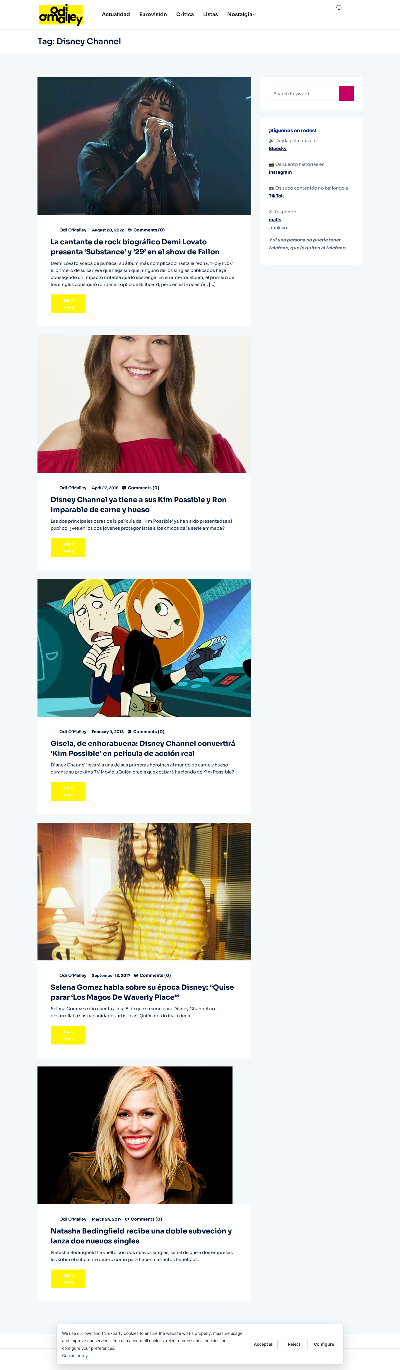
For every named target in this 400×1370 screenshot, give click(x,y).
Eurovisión (153, 14)
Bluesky (278, 148)
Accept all (263, 1344)
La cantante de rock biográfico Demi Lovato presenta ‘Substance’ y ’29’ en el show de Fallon (135, 247)
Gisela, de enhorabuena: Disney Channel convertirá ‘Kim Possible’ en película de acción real (143, 748)
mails (275, 219)
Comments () (149, 230)
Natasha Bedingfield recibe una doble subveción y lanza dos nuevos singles (141, 1236)
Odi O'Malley (72, 230)
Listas (210, 14)
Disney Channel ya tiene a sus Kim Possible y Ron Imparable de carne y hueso (139, 504)
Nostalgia (239, 14)
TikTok (276, 196)
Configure (324, 1344)
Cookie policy (75, 1355)
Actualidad (116, 14)
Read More (68, 304)
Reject (294, 1344)
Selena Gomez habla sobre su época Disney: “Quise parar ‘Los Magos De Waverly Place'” (142, 992)
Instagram (280, 172)
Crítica (185, 14)
